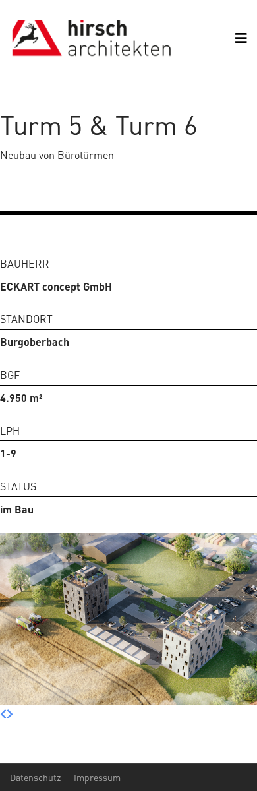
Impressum (97, 777)
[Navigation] (241, 37)
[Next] (10, 713)
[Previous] (3, 713)
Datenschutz (35, 777)
